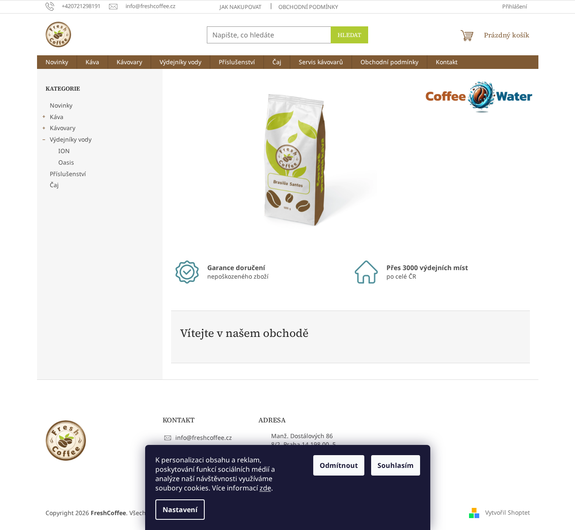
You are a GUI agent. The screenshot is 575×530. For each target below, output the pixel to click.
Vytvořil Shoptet (507, 512)
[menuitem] (57, 62)
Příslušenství (68, 174)
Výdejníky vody (71, 139)
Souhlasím (396, 465)
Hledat (349, 35)
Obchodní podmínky (308, 7)
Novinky (61, 105)
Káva (56, 117)
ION (64, 151)
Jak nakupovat (240, 7)
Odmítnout (339, 465)
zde (265, 488)
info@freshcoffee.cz (203, 437)
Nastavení (180, 509)
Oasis (66, 162)
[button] (189, 162)
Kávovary (62, 128)
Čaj (54, 185)
